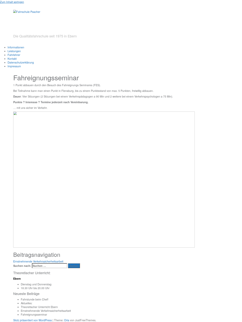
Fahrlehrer (14, 55)
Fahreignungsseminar (34, 314)
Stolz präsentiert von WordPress (32, 320)
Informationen (16, 47)
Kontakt (12, 58)
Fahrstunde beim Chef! (34, 299)
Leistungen (14, 51)
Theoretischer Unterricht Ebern (39, 307)
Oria (66, 320)
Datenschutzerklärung (21, 62)
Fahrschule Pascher (64, 23)
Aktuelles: (26, 303)
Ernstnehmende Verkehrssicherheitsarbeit (38, 261)
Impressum (14, 66)
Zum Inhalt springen (12, 2)
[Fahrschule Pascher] (26, 11)
